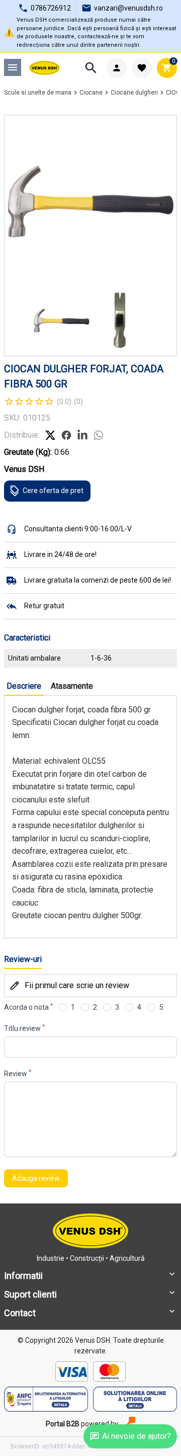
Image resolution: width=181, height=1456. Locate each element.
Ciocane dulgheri (134, 92)
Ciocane (91, 92)
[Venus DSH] (44, 68)
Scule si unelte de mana (37, 92)
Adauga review (36, 1178)
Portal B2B (62, 1424)
